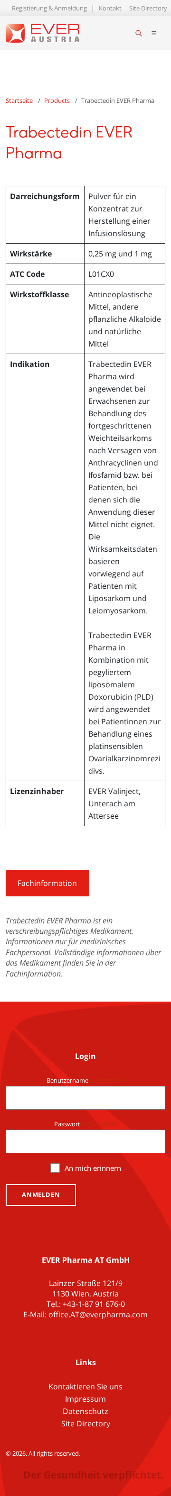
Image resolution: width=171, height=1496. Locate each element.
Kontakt (110, 8)
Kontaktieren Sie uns (85, 1386)
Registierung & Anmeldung (49, 8)
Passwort (85, 1124)
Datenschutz (85, 1411)
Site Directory (148, 8)
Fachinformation (47, 883)
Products (57, 100)
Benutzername (85, 1080)
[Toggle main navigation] (153, 33)
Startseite (19, 100)
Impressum (85, 1399)
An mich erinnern (93, 1168)
